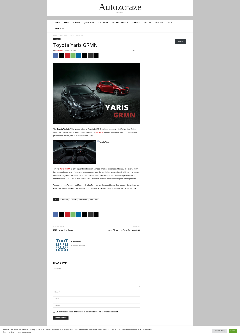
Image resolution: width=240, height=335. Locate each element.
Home (57, 22)
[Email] (84, 55)
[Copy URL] (96, 55)
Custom (148, 22)
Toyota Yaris (83, 200)
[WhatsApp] (73, 55)
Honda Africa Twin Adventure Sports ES (123, 230)
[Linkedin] (78, 55)
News (66, 22)
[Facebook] (55, 55)
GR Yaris (99, 132)
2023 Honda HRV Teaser (63, 230)
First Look (103, 22)
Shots (169, 22)
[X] (61, 55)
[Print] (90, 55)
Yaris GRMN (65, 168)
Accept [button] (232, 331)
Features (136, 22)
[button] (184, 23)
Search (181, 41)
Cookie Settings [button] (219, 331)
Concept (159, 22)
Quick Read (89, 22)
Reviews (76, 22)
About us (59, 28)
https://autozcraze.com (78, 245)
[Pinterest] (67, 55)
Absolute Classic (120, 22)
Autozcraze (59, 50)
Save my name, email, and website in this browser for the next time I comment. (87, 311)
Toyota (74, 200)
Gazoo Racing (64, 200)
